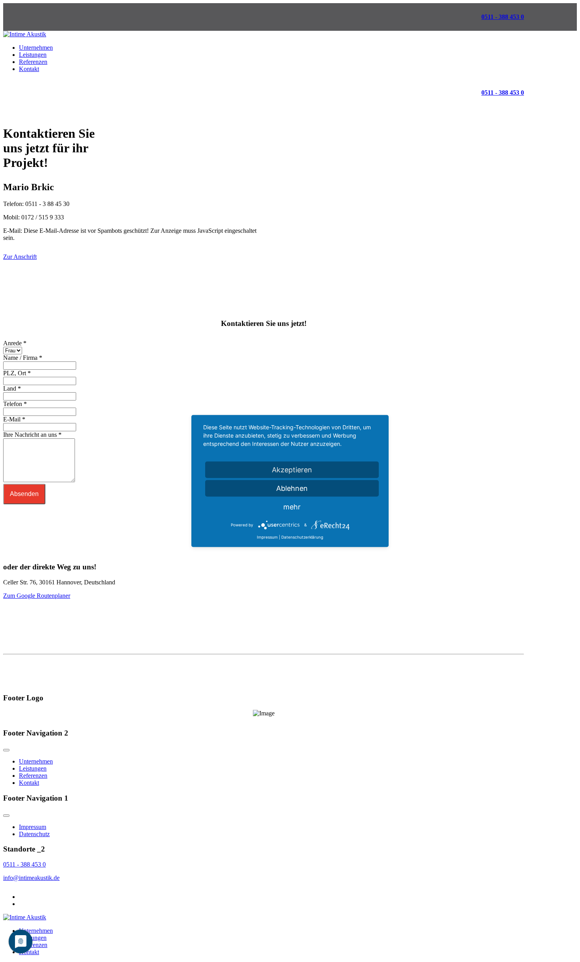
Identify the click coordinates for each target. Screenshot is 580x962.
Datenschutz (34, 834)
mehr (292, 507)
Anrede (14, 343)
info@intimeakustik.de (31, 877)
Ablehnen (292, 488)
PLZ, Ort (17, 373)
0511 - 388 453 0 (502, 16)
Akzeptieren (292, 470)
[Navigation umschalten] (6, 750)
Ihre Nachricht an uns (32, 434)
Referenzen (33, 61)
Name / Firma (22, 357)
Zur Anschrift (20, 256)
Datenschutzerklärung (302, 537)
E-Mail (14, 419)
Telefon (15, 404)
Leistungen (33, 54)
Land (12, 388)
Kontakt (29, 69)
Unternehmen (36, 47)
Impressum (32, 827)
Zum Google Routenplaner (36, 595)
